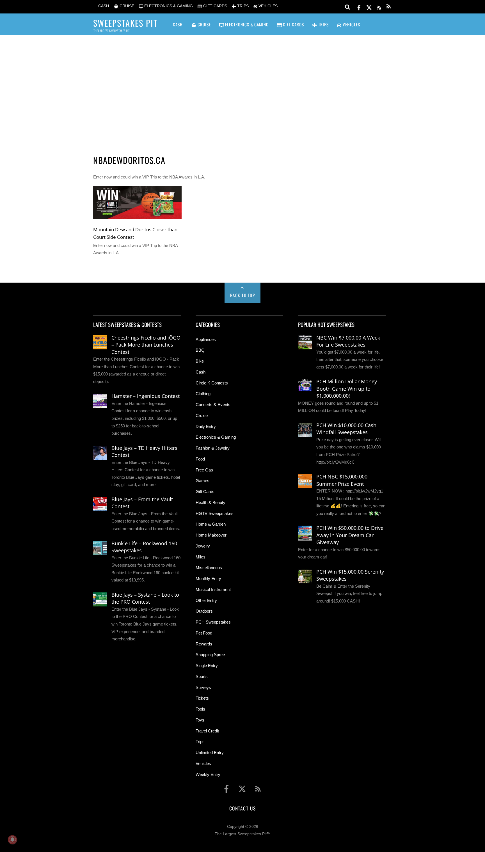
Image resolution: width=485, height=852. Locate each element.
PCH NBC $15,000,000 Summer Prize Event (341, 480)
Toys (200, 720)
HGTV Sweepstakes (215, 513)
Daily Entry (206, 426)
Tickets (202, 698)
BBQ (200, 350)
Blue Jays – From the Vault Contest (142, 503)
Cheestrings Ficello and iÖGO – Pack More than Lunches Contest (145, 344)
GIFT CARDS (214, 6)
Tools (200, 709)
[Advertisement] (242, 87)
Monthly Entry (208, 578)
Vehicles (203, 763)
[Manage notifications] (12, 839)
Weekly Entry (208, 774)
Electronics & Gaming (216, 437)
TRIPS (242, 6)
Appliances (206, 339)
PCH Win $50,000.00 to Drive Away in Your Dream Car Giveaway (349, 535)
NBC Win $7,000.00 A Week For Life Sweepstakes (348, 341)
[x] (369, 7)
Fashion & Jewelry (213, 448)
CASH (103, 6)
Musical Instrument (213, 589)
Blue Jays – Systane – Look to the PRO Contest (145, 598)
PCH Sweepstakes (213, 622)
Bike (200, 361)
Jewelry (203, 546)
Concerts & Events (213, 404)
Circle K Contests (212, 383)
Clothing (203, 393)
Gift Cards (205, 491)
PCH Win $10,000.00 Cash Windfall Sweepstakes (346, 429)
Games (202, 480)
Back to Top (242, 295)
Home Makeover (211, 535)
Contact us (242, 808)
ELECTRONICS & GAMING (168, 6)
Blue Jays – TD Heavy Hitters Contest (144, 452)
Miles (200, 557)
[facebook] (359, 7)
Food (200, 459)
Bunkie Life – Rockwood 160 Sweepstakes (144, 547)
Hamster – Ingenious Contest (145, 396)
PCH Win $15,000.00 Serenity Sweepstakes (350, 575)
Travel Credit (207, 731)
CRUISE (126, 6)
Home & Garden (211, 524)
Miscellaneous (209, 567)
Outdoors (204, 611)
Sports (202, 676)
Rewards (204, 644)
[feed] (379, 7)
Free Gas (204, 470)
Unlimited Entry (210, 752)
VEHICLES (267, 6)
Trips (200, 741)
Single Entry (207, 665)
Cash (200, 372)
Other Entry (206, 600)
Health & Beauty (210, 502)
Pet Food (204, 633)
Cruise (202, 415)
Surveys (203, 687)
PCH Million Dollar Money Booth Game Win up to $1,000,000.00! (346, 388)
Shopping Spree (210, 654)
